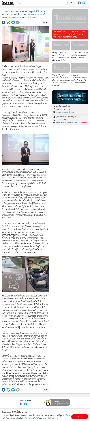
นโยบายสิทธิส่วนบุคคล (50, 418)
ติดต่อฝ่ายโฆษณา (70, 96)
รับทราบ (80, 416)
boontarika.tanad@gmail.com (66, 122)
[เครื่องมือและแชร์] (88, 3)
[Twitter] (83, 3)
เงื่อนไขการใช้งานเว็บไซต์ (30, 418)
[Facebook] (79, 3)
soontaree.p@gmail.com (65, 112)
